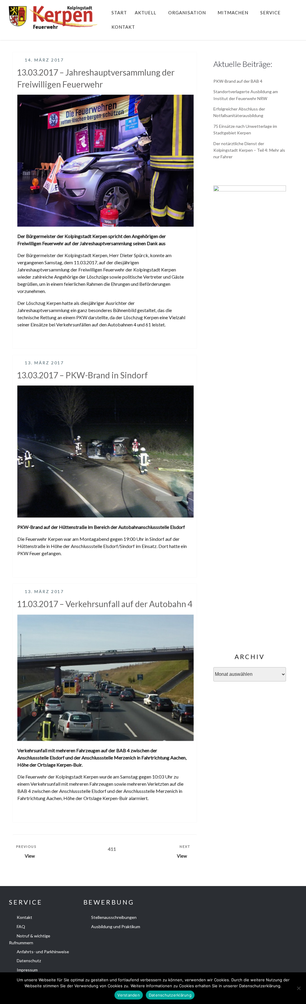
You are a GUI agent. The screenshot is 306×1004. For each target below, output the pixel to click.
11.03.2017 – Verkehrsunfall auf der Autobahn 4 (104, 604)
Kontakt (123, 27)
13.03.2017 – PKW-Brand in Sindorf (82, 375)
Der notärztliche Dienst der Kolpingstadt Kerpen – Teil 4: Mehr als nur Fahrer (249, 150)
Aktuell (145, 12)
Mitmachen (233, 12)
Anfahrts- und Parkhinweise (43, 951)
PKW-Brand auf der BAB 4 (237, 81)
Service (270, 12)
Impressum (27, 969)
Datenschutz (29, 960)
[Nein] (299, 988)
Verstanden (128, 995)
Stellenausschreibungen (114, 917)
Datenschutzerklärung (170, 995)
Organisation (187, 12)
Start (119, 12)
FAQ (21, 926)
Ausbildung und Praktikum (115, 926)
